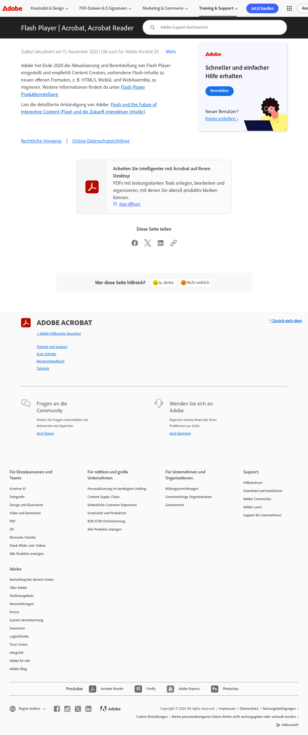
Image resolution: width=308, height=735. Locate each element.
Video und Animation (25, 513)
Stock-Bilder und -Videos (28, 545)
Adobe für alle (20, 661)
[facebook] (57, 709)
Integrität (16, 652)
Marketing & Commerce (163, 8)
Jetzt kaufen (262, 8)
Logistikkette (19, 636)
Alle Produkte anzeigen (27, 554)
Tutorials (43, 368)
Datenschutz (249, 708)
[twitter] (78, 709)
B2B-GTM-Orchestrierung (106, 521)
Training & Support (216, 8)
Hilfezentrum (253, 483)
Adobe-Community (257, 499)
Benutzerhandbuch (50, 361)
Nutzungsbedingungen (279, 708)
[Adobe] (12, 8)
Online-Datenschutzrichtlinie (101, 141)
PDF (13, 521)
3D (12, 529)
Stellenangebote (22, 596)
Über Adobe (18, 588)
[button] (289, 8)
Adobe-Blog (18, 669)
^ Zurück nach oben (286, 320)
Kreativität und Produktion (107, 513)
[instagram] (67, 709)
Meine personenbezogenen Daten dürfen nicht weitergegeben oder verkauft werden (234, 717)
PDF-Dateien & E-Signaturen (103, 8)
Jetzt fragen (45, 433)
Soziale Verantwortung (26, 620)
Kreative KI (18, 489)
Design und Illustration (26, 505)
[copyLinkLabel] (173, 245)
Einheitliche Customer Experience (112, 505)
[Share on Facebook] (134, 245)
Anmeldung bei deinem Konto (32, 579)
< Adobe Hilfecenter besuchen (59, 333)
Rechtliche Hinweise (41, 141)
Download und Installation (262, 491)
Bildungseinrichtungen (181, 489)
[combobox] (215, 27)
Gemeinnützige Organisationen (188, 497)
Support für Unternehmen (262, 515)
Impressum (227, 708)
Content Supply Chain (103, 497)
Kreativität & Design (47, 8)
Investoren (17, 628)
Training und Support (52, 347)
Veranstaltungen (22, 604)
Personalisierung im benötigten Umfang (117, 489)
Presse (14, 612)
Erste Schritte (46, 354)
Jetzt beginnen (180, 433)
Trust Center (19, 644)
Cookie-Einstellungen (152, 717)
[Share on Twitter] (147, 245)
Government (174, 505)
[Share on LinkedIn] (160, 245)
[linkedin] (88, 709)
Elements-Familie (23, 537)
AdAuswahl (290, 725)
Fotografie (17, 497)
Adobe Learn (252, 507)
